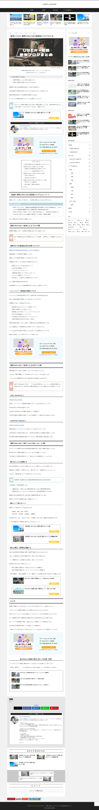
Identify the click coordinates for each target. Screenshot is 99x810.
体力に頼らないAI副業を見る (49, 150)
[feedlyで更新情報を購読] (20, 743)
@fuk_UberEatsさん (30, 175)
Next (90, 20)
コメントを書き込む (36, 790)
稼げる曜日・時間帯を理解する (32, 184)
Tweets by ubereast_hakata (16, 425)
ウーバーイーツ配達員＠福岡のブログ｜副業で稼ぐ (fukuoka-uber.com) (28, 295)
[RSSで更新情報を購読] (22, 743)
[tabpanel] (15, 20)
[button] (89, 33)
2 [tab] (50, 28)
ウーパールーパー (24, 125)
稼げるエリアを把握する (31, 182)
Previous (8, 20)
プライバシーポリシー (40, 805)
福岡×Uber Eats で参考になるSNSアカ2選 (34, 173)
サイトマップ (56, 805)
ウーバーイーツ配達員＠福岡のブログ (34, 171)
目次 (34, 161)
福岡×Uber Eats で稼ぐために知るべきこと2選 (35, 180)
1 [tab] (48, 28)
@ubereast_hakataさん (30, 177)
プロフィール (31, 805)
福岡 (11, 699)
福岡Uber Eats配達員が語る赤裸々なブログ (35, 168)
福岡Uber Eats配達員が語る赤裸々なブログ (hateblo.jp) (40, 207)
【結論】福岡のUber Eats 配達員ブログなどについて (37, 164)
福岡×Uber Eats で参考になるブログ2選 (33, 166)
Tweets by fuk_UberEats (15, 399)
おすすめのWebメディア (65, 805)
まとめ (25, 186)
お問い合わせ (49, 805)
